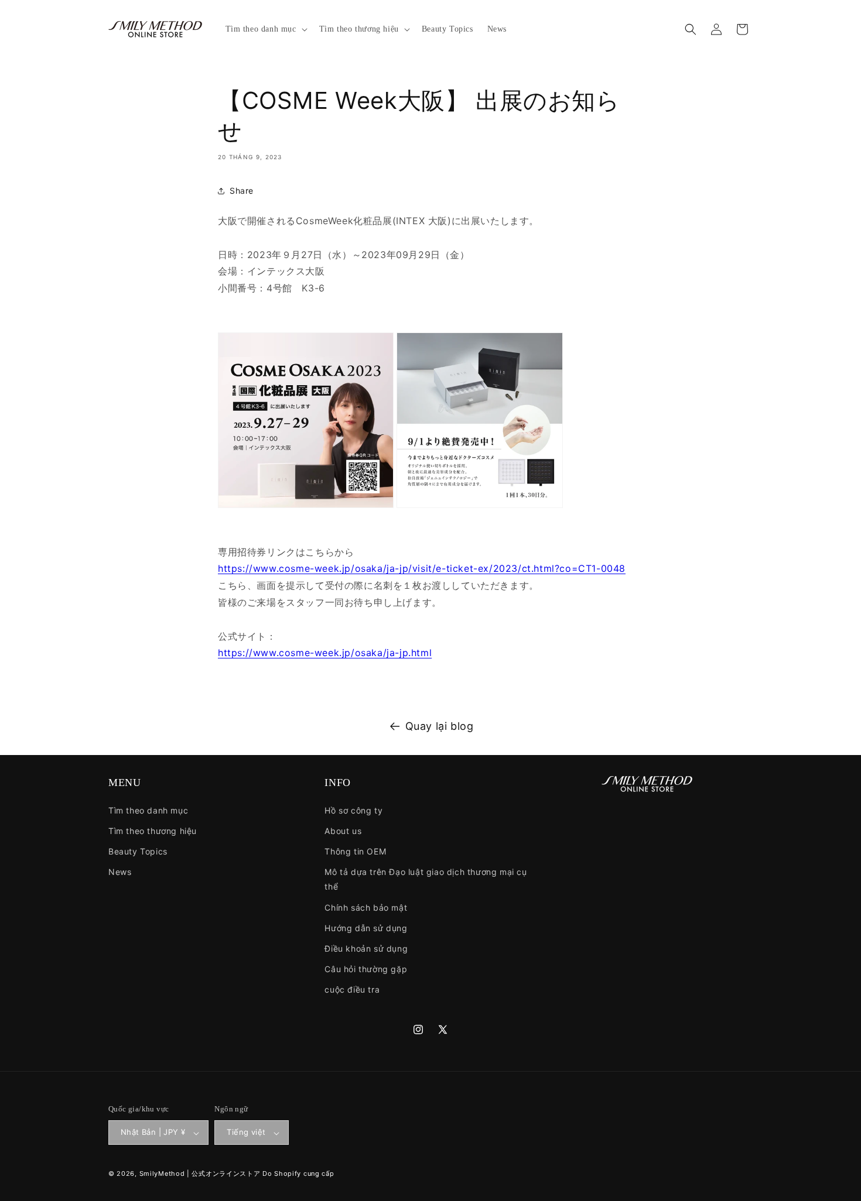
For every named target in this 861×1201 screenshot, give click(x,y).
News (119, 872)
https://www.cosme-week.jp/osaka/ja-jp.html (325, 652)
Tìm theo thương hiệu (152, 830)
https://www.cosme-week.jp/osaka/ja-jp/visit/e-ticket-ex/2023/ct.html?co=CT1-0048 (422, 568)
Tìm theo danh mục (148, 810)
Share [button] (242, 190)
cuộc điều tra (352, 989)
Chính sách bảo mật (365, 907)
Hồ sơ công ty (353, 810)
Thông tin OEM (355, 851)
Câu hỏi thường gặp (365, 969)
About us (342, 830)
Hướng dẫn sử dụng (365, 927)
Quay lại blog (439, 726)
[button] (265, 29)
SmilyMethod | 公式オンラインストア (200, 1174)
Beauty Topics (138, 851)
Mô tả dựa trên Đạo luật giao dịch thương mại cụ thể (425, 879)
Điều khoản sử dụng (366, 948)
